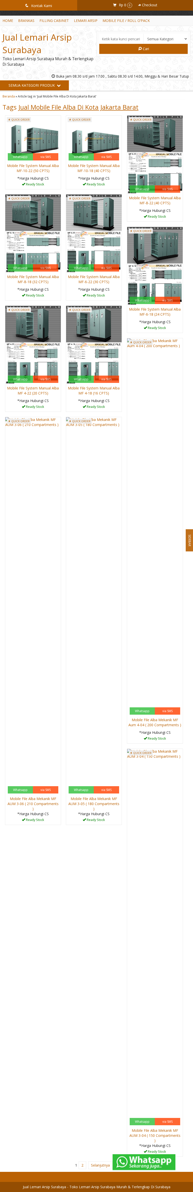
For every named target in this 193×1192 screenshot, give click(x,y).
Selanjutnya (100, 1165)
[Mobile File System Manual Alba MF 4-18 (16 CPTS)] (94, 344)
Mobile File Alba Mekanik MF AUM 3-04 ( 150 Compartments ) (154, 1135)
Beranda (9, 96)
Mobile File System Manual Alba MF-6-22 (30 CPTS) (94, 279)
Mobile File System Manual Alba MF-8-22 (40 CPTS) (155, 200)
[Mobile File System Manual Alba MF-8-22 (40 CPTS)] (155, 154)
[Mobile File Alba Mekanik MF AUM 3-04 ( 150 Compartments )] (155, 937)
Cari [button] (145, 48)
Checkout (149, 5)
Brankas (26, 20)
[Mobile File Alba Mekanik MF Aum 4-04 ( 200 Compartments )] (155, 526)
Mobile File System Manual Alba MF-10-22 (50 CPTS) (33, 168)
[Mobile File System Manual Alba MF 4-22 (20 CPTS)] (33, 344)
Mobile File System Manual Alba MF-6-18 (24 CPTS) (155, 312)
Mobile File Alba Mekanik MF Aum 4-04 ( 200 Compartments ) (154, 722)
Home (8, 20)
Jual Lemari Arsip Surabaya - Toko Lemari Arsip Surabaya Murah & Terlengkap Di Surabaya (96, 1186)
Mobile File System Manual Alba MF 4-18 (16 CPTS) (94, 390)
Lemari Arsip (86, 20)
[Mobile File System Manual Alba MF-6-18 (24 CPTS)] (155, 265)
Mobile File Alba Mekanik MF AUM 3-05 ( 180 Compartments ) (93, 803)
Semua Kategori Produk (32, 85)
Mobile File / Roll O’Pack (126, 20)
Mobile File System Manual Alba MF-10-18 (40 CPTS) (94, 168)
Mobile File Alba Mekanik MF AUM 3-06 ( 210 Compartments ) (33, 803)
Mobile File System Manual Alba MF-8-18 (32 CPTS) (33, 279)
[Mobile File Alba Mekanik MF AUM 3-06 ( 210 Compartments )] (33, 605)
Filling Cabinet (54, 20)
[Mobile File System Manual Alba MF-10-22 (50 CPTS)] (33, 138)
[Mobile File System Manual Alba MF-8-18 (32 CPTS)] (33, 233)
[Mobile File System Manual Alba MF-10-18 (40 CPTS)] (94, 138)
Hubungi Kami (34, 185)
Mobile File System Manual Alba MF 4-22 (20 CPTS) (33, 390)
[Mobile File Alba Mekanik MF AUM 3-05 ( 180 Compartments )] (94, 605)
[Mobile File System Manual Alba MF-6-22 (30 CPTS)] (94, 233)
